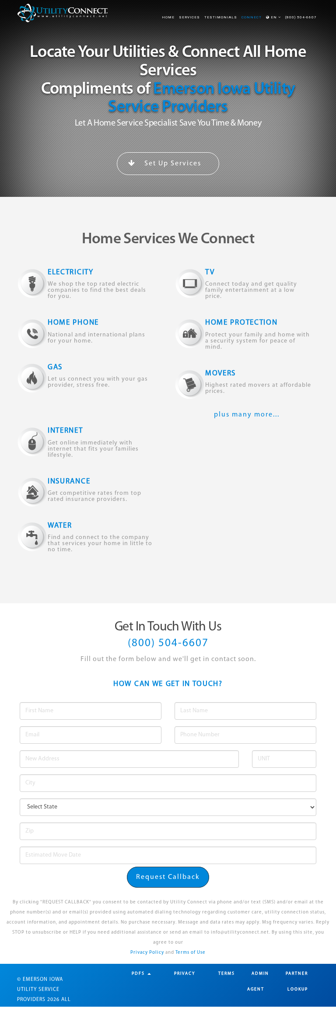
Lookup (297, 989)
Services (189, 17)
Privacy (184, 973)
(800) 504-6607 (301, 17)
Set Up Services (172, 163)
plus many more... (247, 414)
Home (168, 17)
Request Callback (168, 877)
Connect (252, 17)
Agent (255, 989)
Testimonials (220, 17)
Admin (260, 973)
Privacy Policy (147, 952)
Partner (297, 973)
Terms (226, 973)
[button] (273, 17)
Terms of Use (190, 952)
